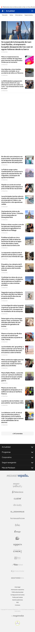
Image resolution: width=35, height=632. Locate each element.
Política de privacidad (17, 592)
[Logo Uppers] (17, 544)
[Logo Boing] (17, 525)
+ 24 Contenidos (17, 433)
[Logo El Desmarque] (17, 511)
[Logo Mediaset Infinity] (17, 485)
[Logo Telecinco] (17, 492)
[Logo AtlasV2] (17, 564)
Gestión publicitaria (17, 600)
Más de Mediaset (8, 468)
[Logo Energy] (17, 531)
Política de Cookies (17, 597)
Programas (6, 452)
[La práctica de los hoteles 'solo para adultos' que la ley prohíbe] (29, 404)
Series (11, 15)
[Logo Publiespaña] (17, 571)
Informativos (18, 15)
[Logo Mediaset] (17, 477)
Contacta (17, 605)
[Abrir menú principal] (32, 11)
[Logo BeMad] (18, 538)
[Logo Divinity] (17, 505)
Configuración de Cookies (17, 594)
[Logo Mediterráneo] (17, 578)
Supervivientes (29, 15)
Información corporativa (17, 589)
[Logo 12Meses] (17, 558)
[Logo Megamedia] (18, 616)
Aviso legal (17, 587)
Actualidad (10, 11)
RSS (17, 602)
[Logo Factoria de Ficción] (17, 518)
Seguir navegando (9, 462)
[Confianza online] (17, 625)
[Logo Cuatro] (17, 498)
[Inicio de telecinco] (2, 11)
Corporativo (7, 457)
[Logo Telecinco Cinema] (17, 551)
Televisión (5, 15)
